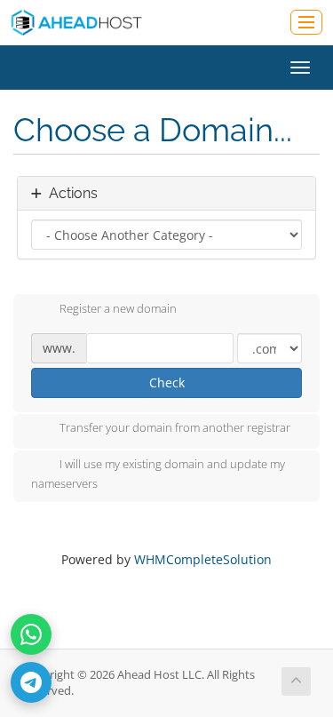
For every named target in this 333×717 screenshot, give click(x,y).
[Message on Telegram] (31, 682)
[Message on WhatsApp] (31, 634)
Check (167, 382)
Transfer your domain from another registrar (174, 428)
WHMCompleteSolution (203, 559)
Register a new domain (118, 308)
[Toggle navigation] (306, 22)
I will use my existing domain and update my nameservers (158, 474)
